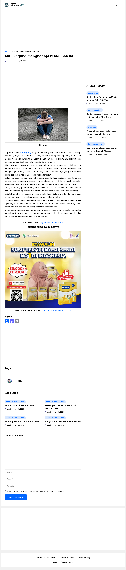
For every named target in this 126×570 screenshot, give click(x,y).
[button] (116, 5)
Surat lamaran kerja (95, 144)
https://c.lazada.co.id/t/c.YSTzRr (57, 310)
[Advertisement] (63, 30)
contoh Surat (93, 93)
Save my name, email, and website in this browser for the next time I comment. (35, 491)
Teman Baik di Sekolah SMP (20, 405)
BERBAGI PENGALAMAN (15, 401)
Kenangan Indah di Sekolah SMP (22, 421)
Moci (9, 61)
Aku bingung (25, 152)
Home (7, 51)
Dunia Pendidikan (95, 110)
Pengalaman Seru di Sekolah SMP (63, 421)
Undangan (92, 127)
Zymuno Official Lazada (52, 222)
